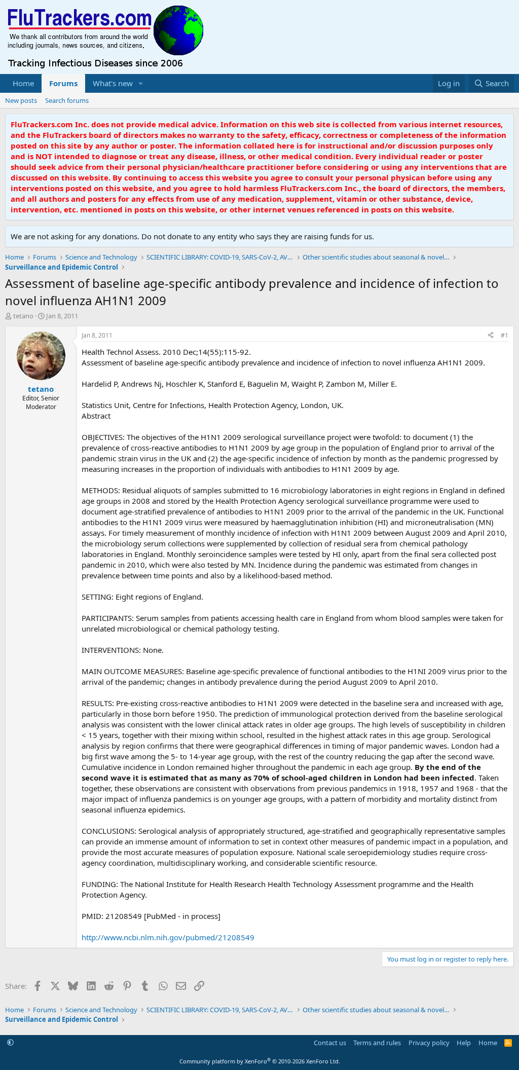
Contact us (330, 1042)
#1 (504, 335)
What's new (113, 83)
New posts (21, 100)
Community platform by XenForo (259, 1061)
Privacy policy (429, 1042)
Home (23, 83)
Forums (63, 83)
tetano (23, 315)
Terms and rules (377, 1042)
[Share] (490, 336)
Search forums (67, 100)
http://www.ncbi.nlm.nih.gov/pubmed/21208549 (168, 937)
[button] (141, 83)
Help (464, 1042)
